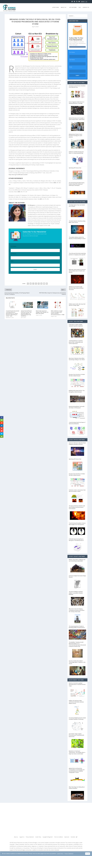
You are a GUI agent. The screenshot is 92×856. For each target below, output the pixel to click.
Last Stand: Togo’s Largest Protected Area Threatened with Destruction (76, 735)
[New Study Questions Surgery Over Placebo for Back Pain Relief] (43, 305)
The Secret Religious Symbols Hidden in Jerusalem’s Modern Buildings (76, 593)
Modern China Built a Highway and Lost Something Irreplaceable (77, 560)
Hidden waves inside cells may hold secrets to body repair (77, 304)
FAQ (80, 7)
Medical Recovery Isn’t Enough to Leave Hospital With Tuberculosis (76, 118)
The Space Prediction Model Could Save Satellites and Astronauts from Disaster (77, 507)
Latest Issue (55, 7)
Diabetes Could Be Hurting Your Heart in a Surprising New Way (76, 152)
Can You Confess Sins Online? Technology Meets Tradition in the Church (77, 662)
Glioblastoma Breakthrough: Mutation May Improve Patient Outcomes (76, 288)
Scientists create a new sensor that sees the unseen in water (77, 490)
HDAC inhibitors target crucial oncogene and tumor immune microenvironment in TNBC (58, 312)
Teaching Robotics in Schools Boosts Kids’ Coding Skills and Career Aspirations (76, 342)
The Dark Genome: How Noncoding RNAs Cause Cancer (77, 221)
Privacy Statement (69, 853)
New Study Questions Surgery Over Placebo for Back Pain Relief (42, 312)
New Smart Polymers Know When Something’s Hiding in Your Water (77, 359)
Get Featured (73, 7)
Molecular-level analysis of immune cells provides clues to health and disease (77, 271)
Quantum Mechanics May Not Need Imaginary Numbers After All (77, 443)
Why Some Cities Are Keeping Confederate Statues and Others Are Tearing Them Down (76, 610)
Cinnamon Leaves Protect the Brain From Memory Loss (77, 86)
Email (12, 261)
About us (16, 837)
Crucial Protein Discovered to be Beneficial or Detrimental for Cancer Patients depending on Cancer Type (12, 313)
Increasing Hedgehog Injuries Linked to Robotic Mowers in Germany (77, 718)
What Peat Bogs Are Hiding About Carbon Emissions (77, 787)
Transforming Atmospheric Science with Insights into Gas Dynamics (77, 523)
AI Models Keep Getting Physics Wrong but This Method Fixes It (76, 539)
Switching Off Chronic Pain (75, 168)
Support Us (21, 837)
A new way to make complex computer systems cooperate (76, 325)
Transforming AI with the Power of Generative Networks (77, 423)
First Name (13, 246)
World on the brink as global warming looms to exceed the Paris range (77, 684)
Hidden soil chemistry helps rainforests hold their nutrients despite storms (76, 702)
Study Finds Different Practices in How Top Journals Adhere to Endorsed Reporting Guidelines (26, 313)
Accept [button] (87, 853)
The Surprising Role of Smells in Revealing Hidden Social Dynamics (77, 627)
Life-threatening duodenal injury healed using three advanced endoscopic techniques (76, 184)
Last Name (13, 253)
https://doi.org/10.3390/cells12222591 (18, 174)
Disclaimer (73, 837)
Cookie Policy (60, 853)
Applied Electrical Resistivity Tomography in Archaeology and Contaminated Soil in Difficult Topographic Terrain (76, 770)
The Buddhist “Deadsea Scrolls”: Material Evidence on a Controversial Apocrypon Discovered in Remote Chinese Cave (77, 644)
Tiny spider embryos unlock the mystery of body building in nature (77, 238)
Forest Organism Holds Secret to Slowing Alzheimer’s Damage (76, 102)
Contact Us (86, 7)
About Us (63, 7)
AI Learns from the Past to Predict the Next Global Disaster (77, 375)
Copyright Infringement (48, 837)
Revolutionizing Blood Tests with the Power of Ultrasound (76, 407)
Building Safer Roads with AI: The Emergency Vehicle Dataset (77, 391)
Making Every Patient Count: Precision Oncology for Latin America (75, 136)
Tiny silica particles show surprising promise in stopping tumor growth (77, 254)
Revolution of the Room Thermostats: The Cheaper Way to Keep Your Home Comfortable (77, 752)
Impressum (66, 837)
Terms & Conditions (58, 837)
